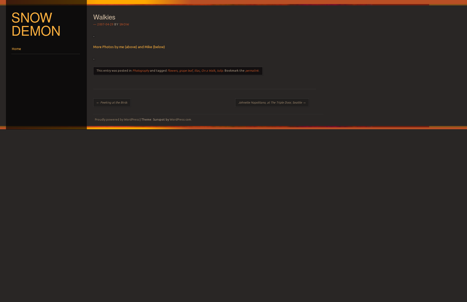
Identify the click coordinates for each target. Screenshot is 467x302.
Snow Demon (36, 23)
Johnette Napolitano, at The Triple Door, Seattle (272, 102)
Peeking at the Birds (111, 102)
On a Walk (208, 70)
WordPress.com (180, 119)
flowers (173, 70)
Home (16, 49)
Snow (124, 24)
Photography (140, 70)
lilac (197, 70)
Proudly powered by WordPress (117, 119)
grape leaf (186, 70)
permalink (252, 70)
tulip (220, 70)
